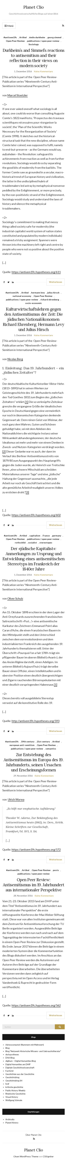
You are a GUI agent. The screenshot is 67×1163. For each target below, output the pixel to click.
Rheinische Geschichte (15, 1094)
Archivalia (9, 1119)
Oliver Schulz (15, 598)
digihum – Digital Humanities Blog (20, 1061)
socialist (32, 542)
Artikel (23, 37)
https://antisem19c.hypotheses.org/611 (36, 272)
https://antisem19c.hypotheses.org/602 (36, 515)
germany (56, 535)
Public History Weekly (15, 1090)
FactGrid (9, 1071)
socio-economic (33, 303)
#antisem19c (10, 37)
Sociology (34, 44)
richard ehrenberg (50, 299)
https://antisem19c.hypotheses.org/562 (36, 1005)
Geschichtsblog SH (13, 1080)
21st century (43, 741)
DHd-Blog (9, 1057)
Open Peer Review (15, 41)
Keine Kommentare (43, 71)
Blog (7, 1048)
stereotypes (45, 542)
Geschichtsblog (12, 1077)
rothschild (20, 542)
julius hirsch (53, 292)
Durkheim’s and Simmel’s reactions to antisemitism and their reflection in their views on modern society (34, 58)
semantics (50, 748)
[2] (4, 451)
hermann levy (38, 292)
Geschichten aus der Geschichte (19, 1074)
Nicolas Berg (15, 359)
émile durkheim (37, 37)
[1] (26, 401)
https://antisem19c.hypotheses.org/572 (36, 849)
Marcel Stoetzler (17, 95)
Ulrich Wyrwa (16, 799)
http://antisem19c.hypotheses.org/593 (35, 721)
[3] (27, 492)
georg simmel (54, 37)
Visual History (11, 1097)
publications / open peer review (43, 41)
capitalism (34, 535)
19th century (27, 741)
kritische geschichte (14, 1087)
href (7, 1084)
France (46, 535)
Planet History (11, 1122)
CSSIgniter (48, 1156)
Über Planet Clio (33, 1134)
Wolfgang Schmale (13, 1100)
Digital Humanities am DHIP (18, 1064)
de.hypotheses (12, 1054)
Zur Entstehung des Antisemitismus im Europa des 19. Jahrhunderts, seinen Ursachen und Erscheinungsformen (33, 762)
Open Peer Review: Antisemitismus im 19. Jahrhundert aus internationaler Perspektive (33, 884)
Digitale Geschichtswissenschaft (19, 1067)
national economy (22, 296)
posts (56, 870)
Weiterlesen (55, 282)
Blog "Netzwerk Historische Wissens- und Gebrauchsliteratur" (33, 1051)
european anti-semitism (22, 745)
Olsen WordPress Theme (25, 1156)
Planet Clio (33, 7)
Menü (10, 25)
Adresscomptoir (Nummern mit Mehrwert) (24, 1044)
